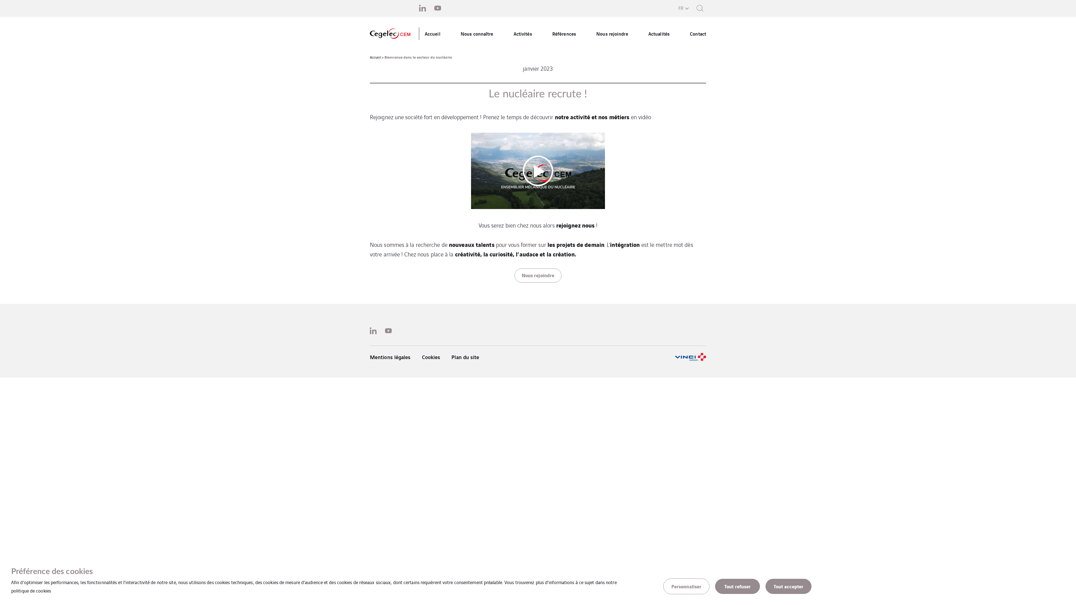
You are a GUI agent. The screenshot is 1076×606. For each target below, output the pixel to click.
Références (564, 33)
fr (680, 7)
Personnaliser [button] (686, 586)
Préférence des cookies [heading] (52, 571)
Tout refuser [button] (737, 586)
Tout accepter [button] (788, 586)
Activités (523, 33)
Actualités (659, 33)
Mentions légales (390, 357)
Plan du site (465, 357)
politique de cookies (31, 590)
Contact (698, 33)
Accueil (432, 33)
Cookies (431, 357)
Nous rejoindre (612, 33)
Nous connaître (477, 33)
